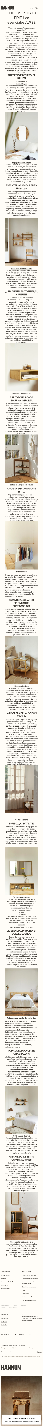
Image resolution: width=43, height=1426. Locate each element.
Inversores (4, 1285)
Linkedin (4, 1325)
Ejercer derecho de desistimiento (28, 1283)
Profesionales (5, 1288)
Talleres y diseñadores (8, 1282)
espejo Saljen (21, 84)
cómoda (21, 925)
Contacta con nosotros (29, 1275)
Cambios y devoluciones (30, 1278)
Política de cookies (28, 1297)
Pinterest (4, 1322)
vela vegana (21, 914)
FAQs (23, 1290)
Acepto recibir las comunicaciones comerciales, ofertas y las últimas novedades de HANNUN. (22, 1357)
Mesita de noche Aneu (21, 394)
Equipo (3, 1278)
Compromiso (5, 1275)
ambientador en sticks (21, 910)
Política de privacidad (29, 1300)
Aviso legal (25, 1293)
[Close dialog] (39, 1416)
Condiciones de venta (29, 1287)
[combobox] (9, 1334)
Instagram (4, 1318)
